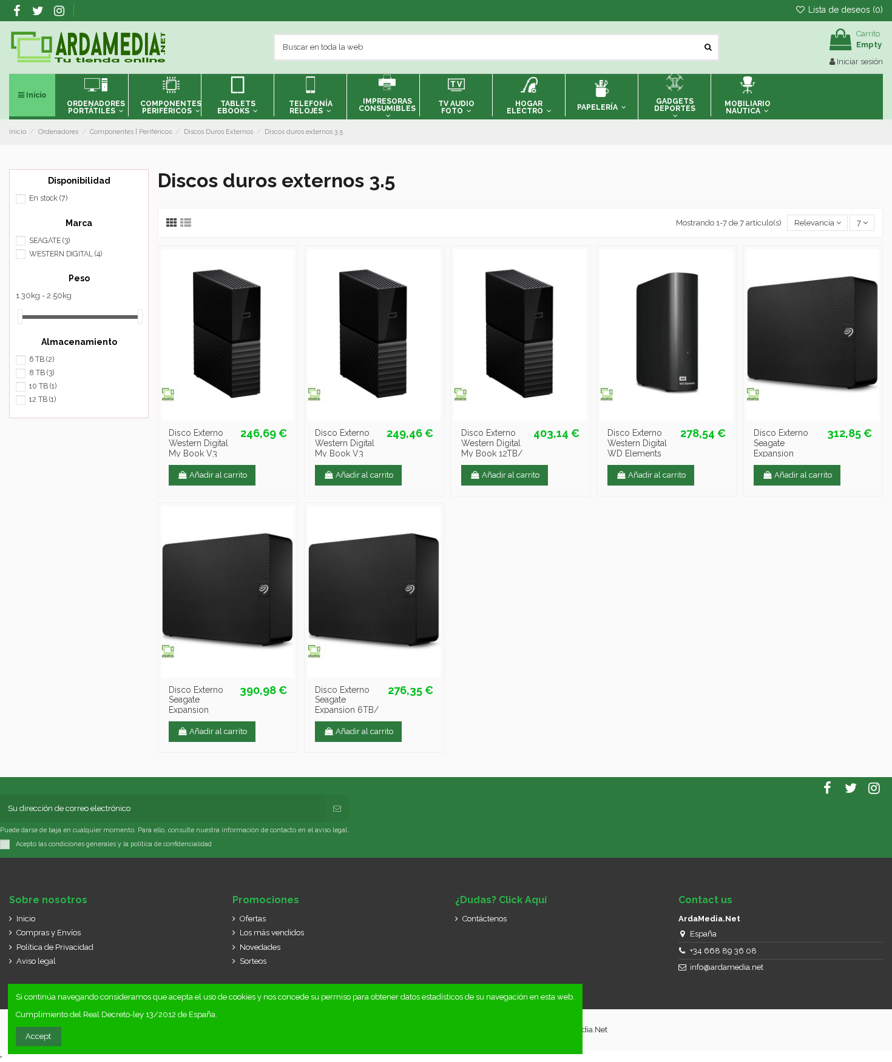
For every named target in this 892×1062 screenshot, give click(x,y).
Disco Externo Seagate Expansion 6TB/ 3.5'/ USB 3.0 (347, 705)
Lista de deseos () (844, 10)
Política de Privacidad (54, 947)
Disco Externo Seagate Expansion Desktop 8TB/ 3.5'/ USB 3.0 (782, 453)
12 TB (42, 399)
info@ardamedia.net (726, 967)
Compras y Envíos (48, 932)
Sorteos (253, 961)
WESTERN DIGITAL (65, 254)
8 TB (41, 373)
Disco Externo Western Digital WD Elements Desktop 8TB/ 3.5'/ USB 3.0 (637, 453)
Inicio (25, 918)
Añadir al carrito (218, 474)
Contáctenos (484, 918)
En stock (48, 198)
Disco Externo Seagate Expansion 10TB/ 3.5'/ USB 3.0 (200, 710)
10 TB (42, 386)
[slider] (20, 316)
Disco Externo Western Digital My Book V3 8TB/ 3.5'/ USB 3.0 (344, 453)
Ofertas (253, 918)
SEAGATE (49, 240)
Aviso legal (36, 961)
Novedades (260, 947)
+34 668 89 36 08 (723, 950)
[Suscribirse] (337, 809)
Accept (38, 1036)
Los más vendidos (272, 932)
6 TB (41, 359)
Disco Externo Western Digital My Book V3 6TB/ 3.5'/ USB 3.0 (198, 453)
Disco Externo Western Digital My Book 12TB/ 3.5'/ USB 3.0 (491, 448)
